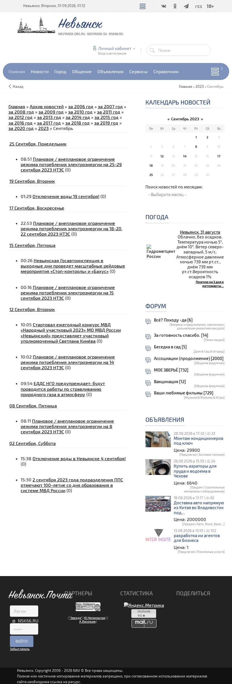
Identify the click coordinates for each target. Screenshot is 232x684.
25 (151, 175)
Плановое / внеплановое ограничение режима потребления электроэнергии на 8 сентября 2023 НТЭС (67, 426)
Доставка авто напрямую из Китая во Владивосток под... (199, 507)
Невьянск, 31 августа (200, 231)
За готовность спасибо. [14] (181, 335)
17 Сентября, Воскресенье (36, 207)
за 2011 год (108, 111)
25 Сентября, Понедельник (37, 143)
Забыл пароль (20, 649)
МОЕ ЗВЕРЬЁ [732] (171, 370)
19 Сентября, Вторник (32, 181)
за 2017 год (49, 122)
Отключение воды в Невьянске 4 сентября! (79, 458)
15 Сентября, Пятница (32, 245)
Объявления (164, 419)
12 (162, 156)
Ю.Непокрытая (94, 618)
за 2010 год (80, 111)
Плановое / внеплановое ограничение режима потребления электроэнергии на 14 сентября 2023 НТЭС (68, 362)
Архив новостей (47, 106)
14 (184, 156)
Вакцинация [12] (170, 381)
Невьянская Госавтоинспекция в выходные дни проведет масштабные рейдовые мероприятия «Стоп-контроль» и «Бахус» (73, 266)
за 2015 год (106, 117)
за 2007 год (110, 106)
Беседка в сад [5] (170, 346)
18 (151, 165)
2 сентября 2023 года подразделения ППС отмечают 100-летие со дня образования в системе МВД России (72, 485)
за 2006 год (80, 106)
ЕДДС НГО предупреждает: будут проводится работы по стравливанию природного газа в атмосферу (63, 389)
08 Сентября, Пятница (33, 405)
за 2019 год (106, 122)
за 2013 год (49, 117)
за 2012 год (20, 117)
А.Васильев (87, 621)
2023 (200, 86)
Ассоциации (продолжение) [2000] (189, 358)
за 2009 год (51, 111)
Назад (18, 86)
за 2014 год (78, 117)
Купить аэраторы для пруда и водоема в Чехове (195, 471)
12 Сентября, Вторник (32, 309)
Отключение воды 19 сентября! (66, 196)
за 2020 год (21, 128)
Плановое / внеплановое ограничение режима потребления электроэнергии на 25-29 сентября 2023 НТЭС (71, 164)
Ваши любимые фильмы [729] (183, 392)
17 (218, 156)
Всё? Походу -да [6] (173, 320)
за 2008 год (21, 111)
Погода (156, 216)
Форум (155, 305)
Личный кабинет (114, 48)
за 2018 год (77, 122)
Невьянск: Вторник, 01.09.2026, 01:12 (54, 5)
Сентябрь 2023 (185, 118)
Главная (16, 106)
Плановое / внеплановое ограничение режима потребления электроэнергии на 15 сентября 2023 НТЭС (68, 293)
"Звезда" (75, 618)
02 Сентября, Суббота (32, 443)
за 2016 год (20, 122)
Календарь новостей (177, 102)
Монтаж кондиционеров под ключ (198, 441)
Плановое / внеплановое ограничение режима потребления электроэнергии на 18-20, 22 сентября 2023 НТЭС (72, 228)
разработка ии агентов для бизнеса (197, 538)
